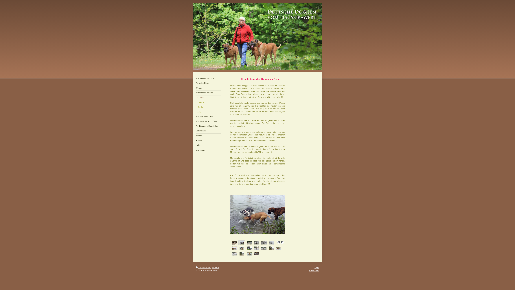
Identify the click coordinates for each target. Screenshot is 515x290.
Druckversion (204, 267)
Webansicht (314, 270)
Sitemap (215, 267)
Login (316, 267)
